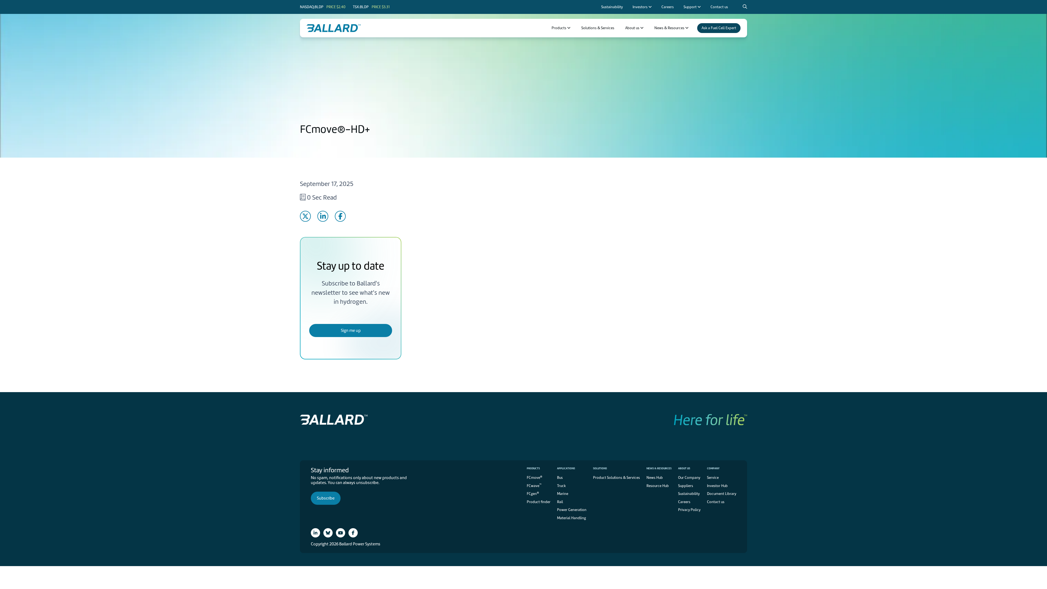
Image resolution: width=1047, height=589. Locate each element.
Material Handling (571, 518)
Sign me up (351, 330)
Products (533, 468)
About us (684, 468)
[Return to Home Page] (333, 28)
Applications (566, 468)
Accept (579, 314)
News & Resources (659, 468)
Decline (622, 314)
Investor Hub (717, 485)
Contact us (715, 502)
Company (713, 468)
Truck (561, 485)
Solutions (600, 468)
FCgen (533, 493)
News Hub (654, 477)
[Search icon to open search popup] (745, 6)
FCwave (534, 485)
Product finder (538, 502)
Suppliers (685, 485)
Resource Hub (657, 485)
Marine (562, 493)
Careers (684, 502)
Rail (560, 502)
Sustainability (689, 493)
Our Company (689, 477)
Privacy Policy (599, 284)
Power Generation (571, 509)
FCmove (534, 477)
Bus (560, 477)
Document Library (721, 493)
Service (713, 477)
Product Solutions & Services (616, 477)
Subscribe (326, 498)
